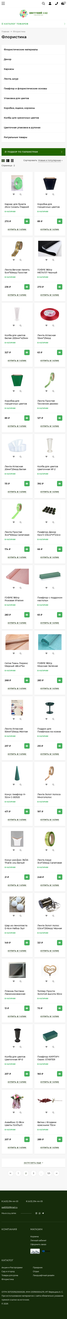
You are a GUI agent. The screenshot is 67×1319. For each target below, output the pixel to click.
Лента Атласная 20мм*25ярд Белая (15, 468)
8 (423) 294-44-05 (34, 1201)
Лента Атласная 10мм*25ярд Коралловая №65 (47, 338)
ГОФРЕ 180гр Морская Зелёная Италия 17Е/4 (47, 666)
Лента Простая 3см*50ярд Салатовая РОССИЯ (17, 535)
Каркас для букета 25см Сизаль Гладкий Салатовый (17, 207)
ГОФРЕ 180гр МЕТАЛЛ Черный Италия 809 (47, 272)
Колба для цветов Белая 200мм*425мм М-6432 (16, 338)
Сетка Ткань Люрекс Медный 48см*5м (16, 664)
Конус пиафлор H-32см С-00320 (15, 796)
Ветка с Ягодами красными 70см (46, 1124)
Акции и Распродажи (12, 1267)
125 (48, 1173)
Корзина (34, 1236)
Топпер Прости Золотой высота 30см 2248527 (49, 994)
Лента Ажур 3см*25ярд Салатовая (49, 861)
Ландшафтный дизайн (43, 1275)
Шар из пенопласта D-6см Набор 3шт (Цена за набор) (16, 928)
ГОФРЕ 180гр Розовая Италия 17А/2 (14, 600)
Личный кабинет (38, 1240)
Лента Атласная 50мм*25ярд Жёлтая (16, 730)
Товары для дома (10, 1275)
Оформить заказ (38, 1244)
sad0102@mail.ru (9, 1207)
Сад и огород (8, 1271)
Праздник (38, 1267)
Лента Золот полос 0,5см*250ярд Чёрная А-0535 (49, 928)
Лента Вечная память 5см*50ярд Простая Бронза (17, 272)
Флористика (8, 1279)
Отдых (36, 1271)
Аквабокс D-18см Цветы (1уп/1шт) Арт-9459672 (14, 1125)
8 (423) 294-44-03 (10, 1201)
